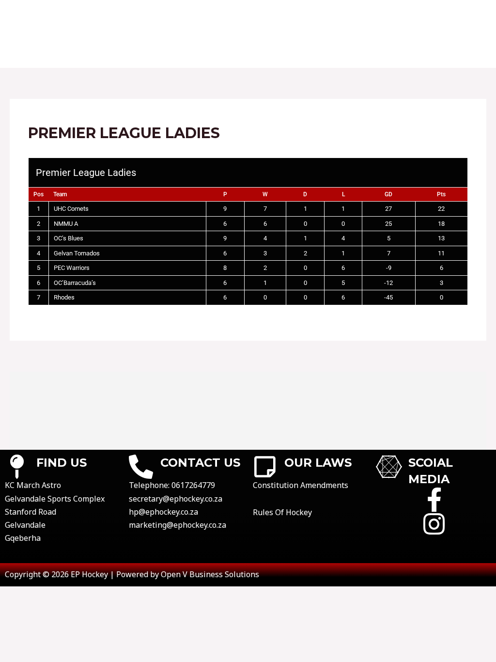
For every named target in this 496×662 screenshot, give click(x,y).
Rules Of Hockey (282, 512)
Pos (38, 194)
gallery (432, 17)
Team (60, 194)
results (231, 17)
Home (38, 17)
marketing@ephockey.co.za (177, 525)
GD (388, 194)
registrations (368, 17)
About (79, 17)
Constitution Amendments (300, 485)
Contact (128, 17)
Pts (441, 194)
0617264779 (193, 485)
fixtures (180, 17)
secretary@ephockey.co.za (175, 498)
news (38, 51)
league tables (292, 17)
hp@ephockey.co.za (163, 511)
